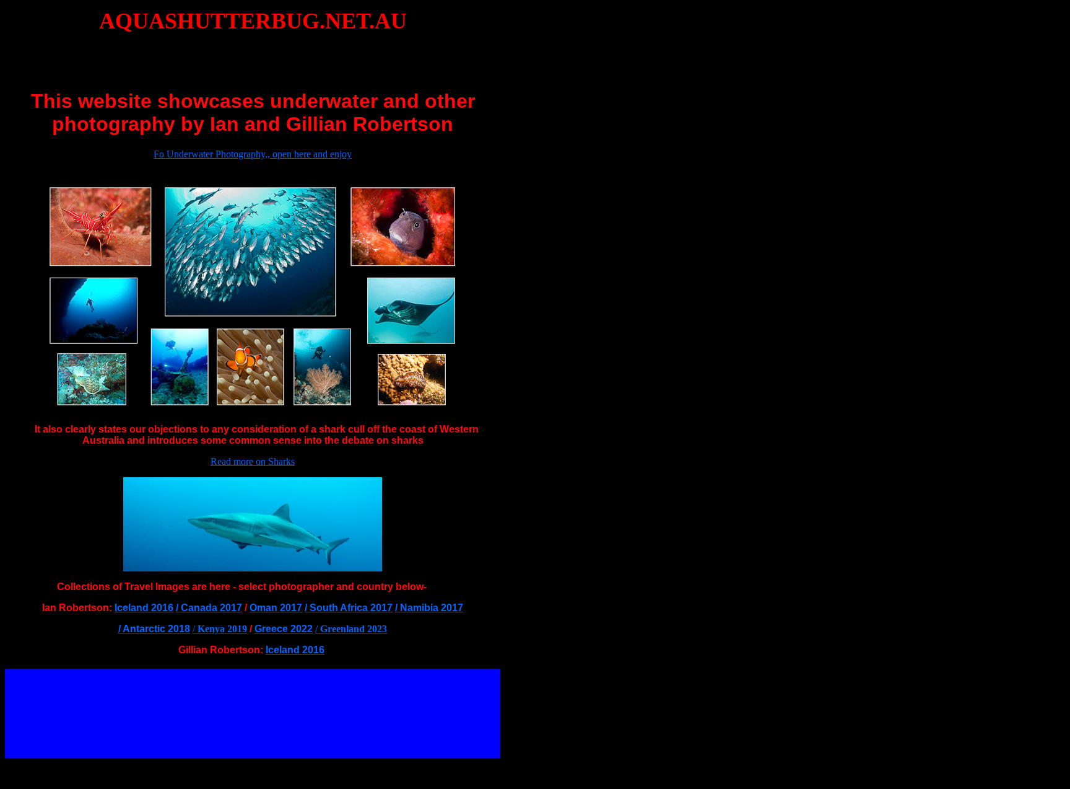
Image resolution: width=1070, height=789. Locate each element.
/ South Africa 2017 (349, 607)
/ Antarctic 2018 (154, 629)
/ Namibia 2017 (429, 607)
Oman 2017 (276, 607)
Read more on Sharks (253, 461)
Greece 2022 (283, 629)
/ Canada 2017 (209, 607)
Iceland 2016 (144, 607)
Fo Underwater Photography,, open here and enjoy (253, 154)
